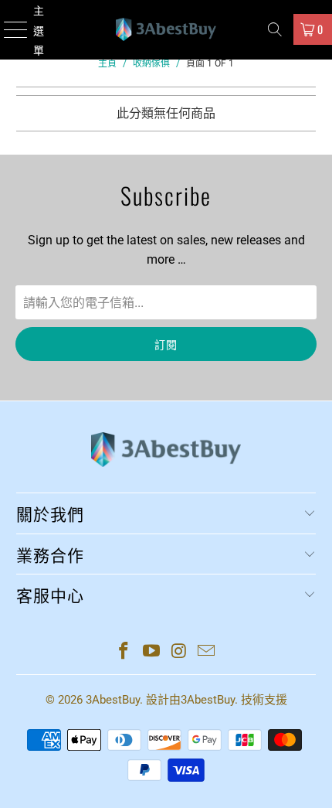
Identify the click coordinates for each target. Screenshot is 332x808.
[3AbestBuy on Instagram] (179, 652)
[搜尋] (275, 29)
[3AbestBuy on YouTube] (151, 652)
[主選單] (8, 30)
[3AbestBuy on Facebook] (124, 652)
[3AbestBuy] (166, 30)
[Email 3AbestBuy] (207, 652)
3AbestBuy (113, 700)
